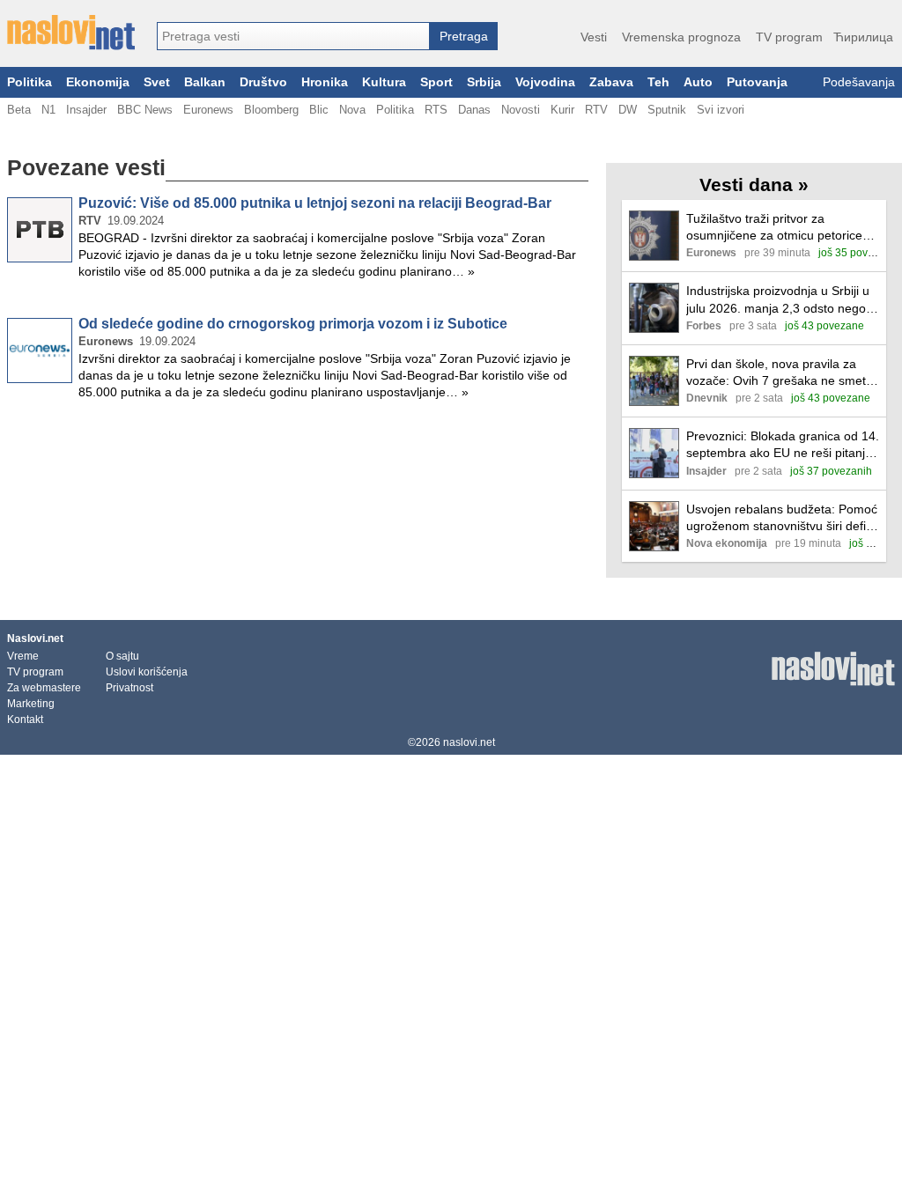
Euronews (208, 109)
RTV (596, 109)
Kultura (384, 82)
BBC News (145, 109)
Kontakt (25, 719)
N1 (48, 109)
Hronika (324, 82)
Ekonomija (97, 82)
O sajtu (122, 656)
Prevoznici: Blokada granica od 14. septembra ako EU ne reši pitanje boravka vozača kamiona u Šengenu (782, 445)
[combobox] (293, 36)
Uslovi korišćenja (147, 672)
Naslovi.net (35, 638)
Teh (658, 82)
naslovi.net (469, 742)
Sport (436, 82)
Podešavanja (859, 82)
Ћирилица (863, 37)
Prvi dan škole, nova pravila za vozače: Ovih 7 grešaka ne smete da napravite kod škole (779, 373)
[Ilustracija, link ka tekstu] (654, 237)
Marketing (31, 703)
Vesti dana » (754, 184)
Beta (19, 109)
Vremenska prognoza (681, 37)
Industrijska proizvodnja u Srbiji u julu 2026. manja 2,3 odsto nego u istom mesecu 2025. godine (781, 300)
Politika (29, 82)
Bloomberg (271, 109)
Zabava (611, 82)
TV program (789, 37)
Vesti (593, 37)
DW (627, 109)
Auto (698, 82)
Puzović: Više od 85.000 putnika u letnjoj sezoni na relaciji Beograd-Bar (314, 203)
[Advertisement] (297, 472)
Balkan (205, 82)
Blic (319, 109)
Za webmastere (44, 688)
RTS (436, 109)
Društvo (263, 82)
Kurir (562, 109)
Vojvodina (545, 82)
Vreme (23, 656)
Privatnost (129, 688)
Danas (474, 109)
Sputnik (666, 109)
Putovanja (757, 82)
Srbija (484, 82)
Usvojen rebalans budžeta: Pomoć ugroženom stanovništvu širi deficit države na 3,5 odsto (782, 518)
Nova (352, 109)
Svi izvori (720, 109)
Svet (157, 82)
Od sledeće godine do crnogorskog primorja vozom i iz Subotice (292, 323)
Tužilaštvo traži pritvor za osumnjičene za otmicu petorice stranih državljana (774, 227)
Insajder (86, 109)
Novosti (520, 109)
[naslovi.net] (71, 32)
